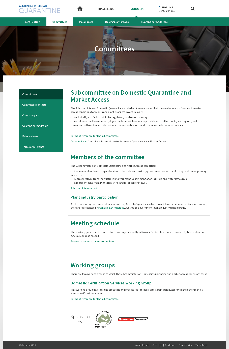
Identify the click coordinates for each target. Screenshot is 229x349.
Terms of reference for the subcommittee (95, 136)
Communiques (30, 115)
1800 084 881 (167, 10)
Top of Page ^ (202, 344)
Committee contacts (34, 104)
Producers (136, 9)
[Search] (193, 9)
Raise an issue (30, 136)
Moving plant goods (117, 21)
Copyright (157, 344)
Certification (32, 21)
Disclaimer (170, 344)
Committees (59, 21)
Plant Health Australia (111, 207)
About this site (142, 344)
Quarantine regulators (154, 21)
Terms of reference (33, 146)
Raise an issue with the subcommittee (92, 241)
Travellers (105, 9)
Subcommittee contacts (85, 188)
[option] (133, 319)
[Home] (79, 9)
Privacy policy (185, 344)
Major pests (86, 21)
